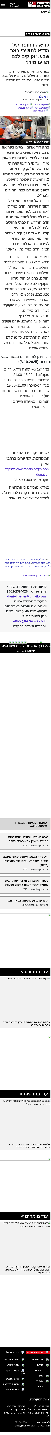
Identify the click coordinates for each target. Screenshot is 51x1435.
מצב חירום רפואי (23, 566)
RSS (40, 1386)
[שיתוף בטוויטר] (42, 108)
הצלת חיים (25, 563)
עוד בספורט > (34, 971)
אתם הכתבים (12, 1379)
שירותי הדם (38, 566)
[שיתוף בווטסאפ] (42, 104)
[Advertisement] (25, 530)
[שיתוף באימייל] (25, 108)
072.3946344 (21, 1422)
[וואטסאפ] (24, 4)
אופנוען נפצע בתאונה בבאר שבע (28, 900)
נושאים (39, 1381)
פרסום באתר (36, 1359)
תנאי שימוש (13, 1365)
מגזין (40, 1376)
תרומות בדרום (39, 563)
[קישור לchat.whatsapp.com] (25, 575)
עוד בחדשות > (34, 1093)
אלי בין (48, 566)
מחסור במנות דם (18, 559)
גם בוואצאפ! (12, 1352)
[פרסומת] (25, 19)
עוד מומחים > (34, 1216)
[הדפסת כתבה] (41, 110)
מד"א (41, 559)
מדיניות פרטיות (11, 1359)
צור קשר (39, 1370)
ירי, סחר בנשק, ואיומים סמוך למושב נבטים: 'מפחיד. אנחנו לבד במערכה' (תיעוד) (25, 861)
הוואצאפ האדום (35, 1352)
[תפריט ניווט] (3, 4)
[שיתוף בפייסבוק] (24, 104)
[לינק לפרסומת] (25, 915)
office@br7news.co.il (25, 1426)
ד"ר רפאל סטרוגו (11, 563)
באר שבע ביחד (11, 1389)
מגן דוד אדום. (7, 566)
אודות (40, 1365)
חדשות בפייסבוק (10, 1384)
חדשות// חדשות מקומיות (38, 34)
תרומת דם (33, 559)
